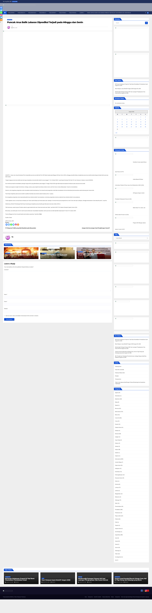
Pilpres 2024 (118, 515)
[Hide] (0, 22)
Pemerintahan (118, 506)
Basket (116, 405)
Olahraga (117, 500)
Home (86, 596)
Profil (116, 522)
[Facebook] (6, 225)
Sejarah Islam (118, 528)
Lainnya (82, 12)
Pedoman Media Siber (120, 372)
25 (122, 126)
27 (131, 126)
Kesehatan (117, 471)
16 (145, 121)
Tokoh (116, 553)
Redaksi (117, 375)
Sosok (116, 544)
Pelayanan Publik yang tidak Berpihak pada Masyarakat (21, 228)
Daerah (116, 424)
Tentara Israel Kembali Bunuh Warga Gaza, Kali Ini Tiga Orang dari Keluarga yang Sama (130, 579)
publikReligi (42, 12)
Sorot (116, 538)
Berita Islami (118, 411)
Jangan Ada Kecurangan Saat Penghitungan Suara (95, 228)
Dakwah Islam (118, 427)
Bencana (117, 408)
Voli (116, 560)
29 (140, 126)
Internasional (118, 459)
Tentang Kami (118, 379)
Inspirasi (117, 455)
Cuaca (116, 421)
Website (6, 308)
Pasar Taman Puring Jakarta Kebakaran (18, 255)
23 (145, 124)
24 (117, 126)
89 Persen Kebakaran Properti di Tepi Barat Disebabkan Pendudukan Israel (131, 84)
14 (136, 121)
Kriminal (117, 484)
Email (5, 301)
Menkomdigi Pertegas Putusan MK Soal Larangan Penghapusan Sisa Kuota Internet (93, 579)
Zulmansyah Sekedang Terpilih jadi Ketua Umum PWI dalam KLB (92, 254)
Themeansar (23, 596)
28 (136, 126)
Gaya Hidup (117, 440)
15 (140, 121)
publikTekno (62, 12)
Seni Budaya (118, 531)
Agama (116, 392)
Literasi (116, 490)
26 (126, 126)
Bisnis (116, 414)
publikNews (11, 12)
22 (140, 124)
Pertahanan (117, 512)
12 (126, 121)
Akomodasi (117, 395)
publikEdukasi (32, 12)
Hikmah (116, 446)
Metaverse (117, 496)
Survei (116, 547)
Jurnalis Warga (118, 462)
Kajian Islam (117, 465)
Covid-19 (117, 417)
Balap (116, 402)
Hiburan (117, 443)
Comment (6, 269)
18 (122, 124)
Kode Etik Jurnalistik (119, 369)
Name (5, 294)
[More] (18, 225)
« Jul (116, 132)
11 (122, 121)
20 (131, 124)
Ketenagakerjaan (119, 474)
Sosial (116, 541)
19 (126, 124)
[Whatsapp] (11, 225)
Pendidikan (117, 509)
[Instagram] (16, 225)
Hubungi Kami (118, 366)
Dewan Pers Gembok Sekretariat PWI (54, 255)
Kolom (116, 481)
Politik (116, 519)
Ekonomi (117, 433)
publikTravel (72, 12)
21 (136, 124)
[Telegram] (13, 225)
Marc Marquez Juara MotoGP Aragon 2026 (124, 88)
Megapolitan (9, 19)
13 (131, 121)
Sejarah (117, 525)
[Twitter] (9, 225)
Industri (116, 452)
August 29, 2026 (9, 582)
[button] (145, 12)
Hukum (116, 449)
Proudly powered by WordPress (8, 596)
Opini (116, 503)
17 (117, 124)
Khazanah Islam (118, 477)
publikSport (52, 12)
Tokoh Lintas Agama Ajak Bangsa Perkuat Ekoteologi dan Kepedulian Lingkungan (109, 12)
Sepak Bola (117, 534)
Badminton (117, 398)
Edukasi (117, 430)
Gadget (116, 436)
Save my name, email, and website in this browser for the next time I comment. (22, 315)
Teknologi (117, 550)
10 (117, 121)
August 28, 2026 (119, 582)
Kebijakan (117, 468)
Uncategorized (118, 556)
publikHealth (21, 12)
